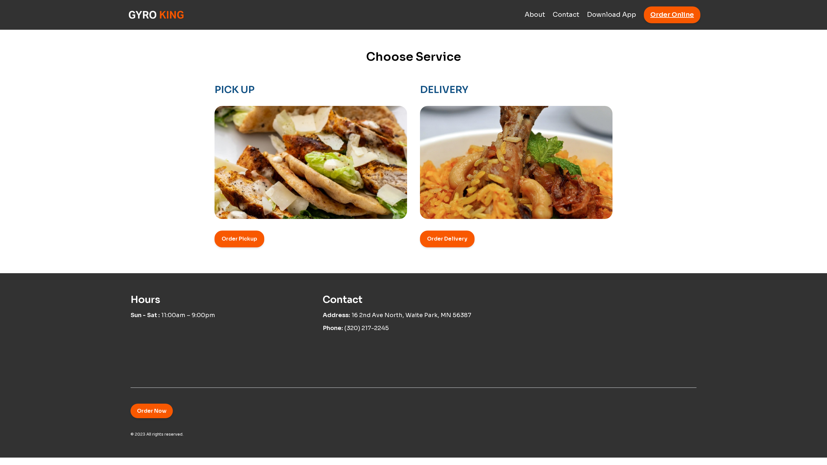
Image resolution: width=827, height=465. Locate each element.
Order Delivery (447, 238)
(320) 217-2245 (366, 328)
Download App (611, 15)
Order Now (151, 411)
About (535, 15)
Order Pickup (239, 238)
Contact (566, 15)
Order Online (672, 15)
